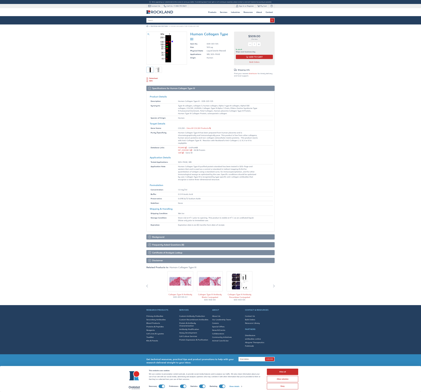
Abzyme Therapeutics (254, 342)
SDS (151, 81)
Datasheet (153, 78)
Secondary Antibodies (156, 319)
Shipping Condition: (159, 213)
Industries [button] (235, 12)
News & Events (218, 330)
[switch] (183, 386)
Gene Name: (156, 128)
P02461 (181, 147)
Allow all (282, 372)
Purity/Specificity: (159, 133)
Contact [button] (269, 12)
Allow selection (282, 379)
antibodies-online (253, 339)
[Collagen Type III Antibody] (180, 281)
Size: (192, 47)
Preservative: (156, 199)
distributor (253, 73)
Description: (156, 101)
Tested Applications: (159, 162)
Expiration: (155, 225)
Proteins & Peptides (155, 327)
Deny (283, 386)
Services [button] (223, 12)
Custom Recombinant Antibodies (193, 319)
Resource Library (252, 323)
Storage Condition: (159, 218)
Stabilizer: (155, 203)
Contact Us (250, 316)
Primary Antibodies (154, 316)
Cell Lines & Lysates (155, 334)
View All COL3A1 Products (197, 128)
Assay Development (188, 333)
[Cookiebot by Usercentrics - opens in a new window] (134, 387)
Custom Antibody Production (192, 316)
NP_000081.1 (184, 150)
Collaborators (218, 334)
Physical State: (196, 51)
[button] (272, 6)
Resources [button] (248, 12)
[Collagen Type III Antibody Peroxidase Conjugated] (239, 281)
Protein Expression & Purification (193, 340)
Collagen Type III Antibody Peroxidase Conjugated (239, 295)
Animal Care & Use (220, 341)
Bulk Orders (254, 62)
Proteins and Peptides (159, 26)
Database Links (157, 148)
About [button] (259, 12)
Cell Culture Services (188, 336)
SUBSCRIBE (269, 359)
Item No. (194, 44)
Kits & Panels (152, 341)
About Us (216, 316)
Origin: (193, 58)
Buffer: (154, 194)
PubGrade (249, 346)
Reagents (150, 330)
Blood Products (153, 323)
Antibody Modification (189, 329)
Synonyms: (156, 106)
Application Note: (158, 166)
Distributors (250, 335)
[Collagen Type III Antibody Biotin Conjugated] (210, 281)
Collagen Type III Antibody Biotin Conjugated (210, 295)
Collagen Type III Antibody (180, 294)
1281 (180, 153)
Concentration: (157, 190)
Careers (215, 323)
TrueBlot (150, 337)
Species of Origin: (158, 118)
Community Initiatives (222, 337)
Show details (234, 386)
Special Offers (218, 327)
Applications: (196, 54)
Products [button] (212, 12)
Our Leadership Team (221, 319)
